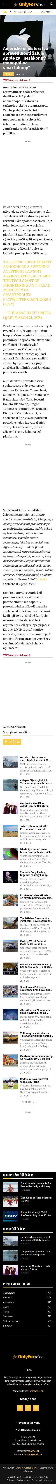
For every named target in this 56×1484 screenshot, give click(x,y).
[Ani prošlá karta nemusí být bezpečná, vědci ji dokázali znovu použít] (10, 969)
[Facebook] (6, 742)
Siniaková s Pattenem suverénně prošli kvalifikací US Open (36, 988)
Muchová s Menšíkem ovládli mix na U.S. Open (34, 805)
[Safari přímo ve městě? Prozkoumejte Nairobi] (10, 831)
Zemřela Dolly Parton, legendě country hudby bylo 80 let (33, 873)
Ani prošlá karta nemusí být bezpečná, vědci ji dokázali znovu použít (36, 965)
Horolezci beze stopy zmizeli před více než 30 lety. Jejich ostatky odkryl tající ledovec (35, 759)
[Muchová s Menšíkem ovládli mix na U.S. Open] (10, 808)
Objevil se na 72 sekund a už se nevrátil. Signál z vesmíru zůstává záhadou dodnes (35, 1011)
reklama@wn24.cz (33, 1454)
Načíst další (27, 1102)
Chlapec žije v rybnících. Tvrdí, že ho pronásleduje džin (35, 782)
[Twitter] (18, 742)
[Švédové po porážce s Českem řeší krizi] (10, 1202)
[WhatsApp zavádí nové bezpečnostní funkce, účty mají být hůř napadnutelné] (10, 854)
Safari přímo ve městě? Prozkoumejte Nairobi (34, 827)
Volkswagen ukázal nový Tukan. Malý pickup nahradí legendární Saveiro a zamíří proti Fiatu (36, 1034)
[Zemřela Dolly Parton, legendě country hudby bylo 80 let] (10, 877)
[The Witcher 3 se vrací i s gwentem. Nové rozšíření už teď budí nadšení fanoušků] (10, 923)
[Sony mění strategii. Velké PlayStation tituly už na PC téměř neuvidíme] (10, 1216)
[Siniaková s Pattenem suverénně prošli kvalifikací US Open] (10, 991)
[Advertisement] (28, 171)
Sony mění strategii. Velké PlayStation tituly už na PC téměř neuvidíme (37, 1214)
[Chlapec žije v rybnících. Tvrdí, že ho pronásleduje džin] (10, 785)
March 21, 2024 (28, 317)
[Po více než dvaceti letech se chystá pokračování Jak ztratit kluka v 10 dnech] (10, 900)
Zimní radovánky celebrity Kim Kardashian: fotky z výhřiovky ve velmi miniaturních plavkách (37, 1185)
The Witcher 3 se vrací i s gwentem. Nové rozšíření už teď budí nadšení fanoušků (36, 919)
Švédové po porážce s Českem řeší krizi (36, 1199)
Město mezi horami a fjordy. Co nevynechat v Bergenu (36, 1057)
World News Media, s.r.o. (27, 1468)
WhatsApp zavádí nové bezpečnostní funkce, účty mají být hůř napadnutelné (35, 850)
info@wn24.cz (36, 1391)
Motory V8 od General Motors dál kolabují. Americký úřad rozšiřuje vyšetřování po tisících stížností (34, 942)
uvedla (42, 579)
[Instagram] (12, 742)
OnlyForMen (18, 727)
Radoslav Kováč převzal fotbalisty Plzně (34, 1080)
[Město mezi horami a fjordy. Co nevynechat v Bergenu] (10, 1060)
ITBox (8, 74)
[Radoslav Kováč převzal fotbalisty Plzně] (10, 1083)
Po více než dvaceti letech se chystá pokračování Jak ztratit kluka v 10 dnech (35, 896)
